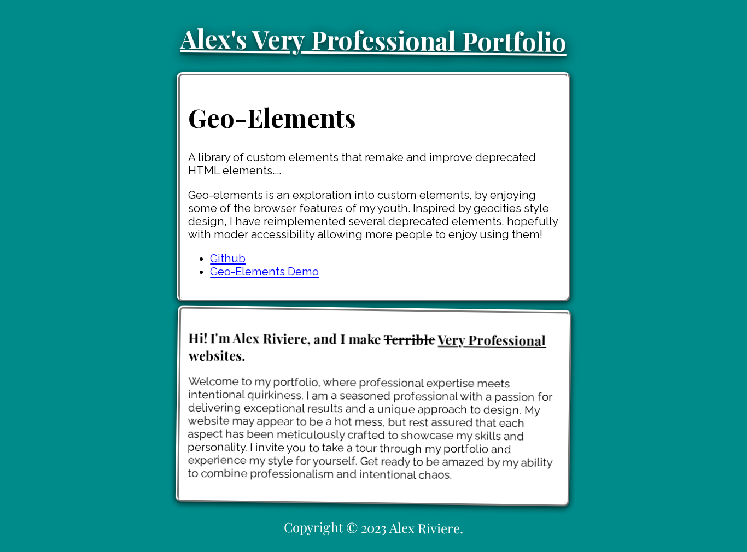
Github (228, 258)
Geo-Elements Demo (264, 271)
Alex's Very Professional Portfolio (373, 39)
